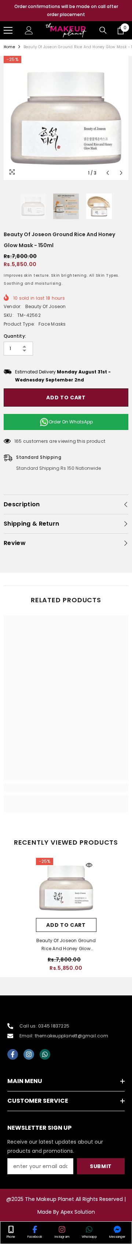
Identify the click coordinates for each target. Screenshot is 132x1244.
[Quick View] (89, 865)
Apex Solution (77, 1212)
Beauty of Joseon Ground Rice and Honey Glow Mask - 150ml (66, 945)
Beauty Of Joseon (45, 306)
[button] (107, 172)
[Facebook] (12, 1054)
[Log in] (29, 30)
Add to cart (66, 397)
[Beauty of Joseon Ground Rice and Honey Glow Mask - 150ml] (66, 888)
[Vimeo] (45, 1054)
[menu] (8, 30)
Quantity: (15, 336)
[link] (66, 788)
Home (9, 47)
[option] (66, 10)
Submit (101, 1166)
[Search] (103, 30)
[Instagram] (28, 1054)
